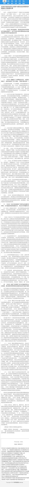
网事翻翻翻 (16, 482)
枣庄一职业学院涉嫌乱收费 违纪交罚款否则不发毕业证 (15, 463)
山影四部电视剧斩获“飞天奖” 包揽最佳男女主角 (13, 456)
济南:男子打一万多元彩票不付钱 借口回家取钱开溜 (14, 468)
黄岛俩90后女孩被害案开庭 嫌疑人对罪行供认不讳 (13, 458)
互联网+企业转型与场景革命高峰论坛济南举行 (12, 464)
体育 (16, 1)
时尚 (16, 3)
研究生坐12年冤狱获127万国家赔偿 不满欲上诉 (13, 453)
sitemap (21, 482)
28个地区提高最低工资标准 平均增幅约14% (12, 454)
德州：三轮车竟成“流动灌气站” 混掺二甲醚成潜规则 (14, 469)
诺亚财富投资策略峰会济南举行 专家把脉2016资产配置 (15, 459)
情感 (23, 3)
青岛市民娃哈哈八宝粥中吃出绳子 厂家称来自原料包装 (15, 473)
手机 (23, 1)
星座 (20, 3)
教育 (8, 3)
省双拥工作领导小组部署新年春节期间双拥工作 (13, 479)
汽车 (20, 1)
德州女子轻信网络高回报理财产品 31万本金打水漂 (13, 466)
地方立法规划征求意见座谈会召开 (9, 476)
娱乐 (12, 3)
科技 (12, 1)
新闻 (8, 1)
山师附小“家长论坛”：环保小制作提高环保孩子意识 (14, 474)
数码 (4, 3)
